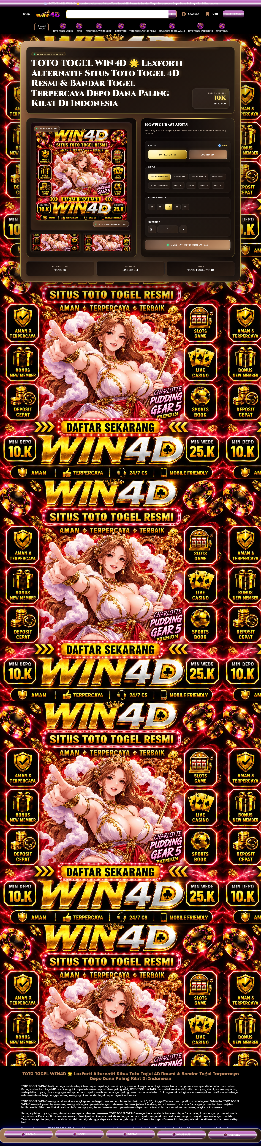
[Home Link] (48, 14)
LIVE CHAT (235, 1135)
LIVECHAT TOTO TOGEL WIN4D (189, 244)
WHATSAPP (184, 1135)
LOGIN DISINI (208, 154)
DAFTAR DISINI (167, 154)
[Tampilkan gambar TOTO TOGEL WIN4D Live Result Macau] (107, 243)
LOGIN (82, 1134)
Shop (26, 13)
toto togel (45, 1089)
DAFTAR (133, 1135)
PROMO (31, 1134)
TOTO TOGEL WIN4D (122, 1113)
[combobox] (117, 14)
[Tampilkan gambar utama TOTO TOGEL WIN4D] (55, 242)
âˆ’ (152, 229)
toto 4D (142, 1101)
